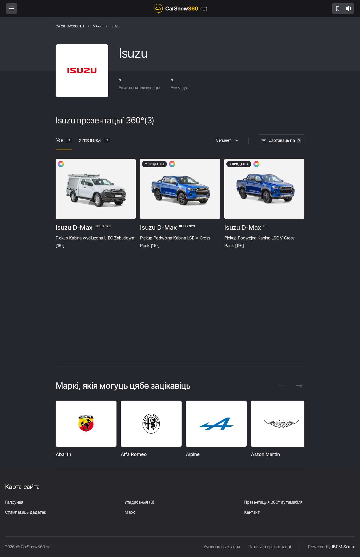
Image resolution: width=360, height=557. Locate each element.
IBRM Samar (343, 546)
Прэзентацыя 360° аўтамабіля (273, 502)
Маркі (129, 512)
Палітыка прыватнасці (269, 546)
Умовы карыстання (221, 546)
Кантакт (252, 512)
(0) (139, 502)
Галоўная (14, 502)
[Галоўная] (180, 8)
